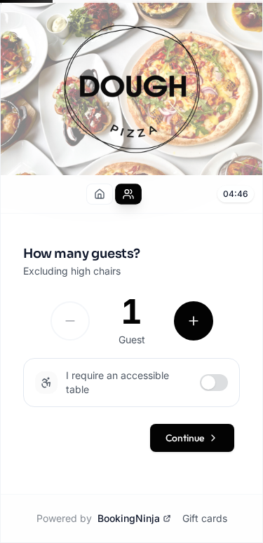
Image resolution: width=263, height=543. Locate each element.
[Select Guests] (128, 194)
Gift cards (204, 518)
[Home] (99, 194)
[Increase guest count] (193, 321)
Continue (185, 438)
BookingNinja (128, 518)
